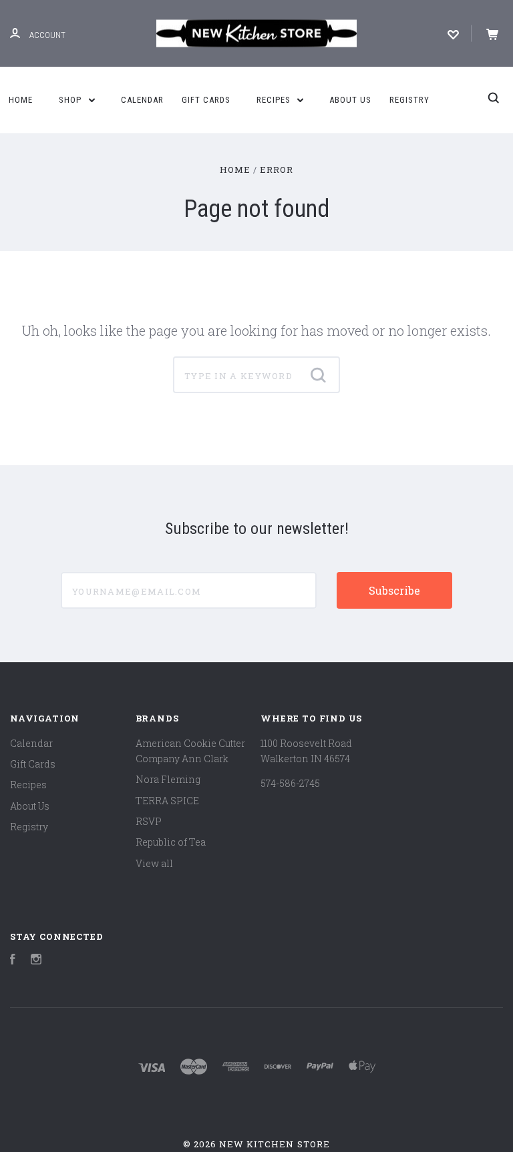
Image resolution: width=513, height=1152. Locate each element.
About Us (350, 100)
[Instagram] (36, 960)
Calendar (142, 100)
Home (21, 100)
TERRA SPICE (167, 800)
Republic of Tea (171, 842)
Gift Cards (206, 100)
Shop (71, 100)
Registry (409, 100)
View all (154, 863)
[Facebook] (12, 960)
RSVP (149, 821)
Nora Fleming (168, 779)
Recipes (274, 100)
